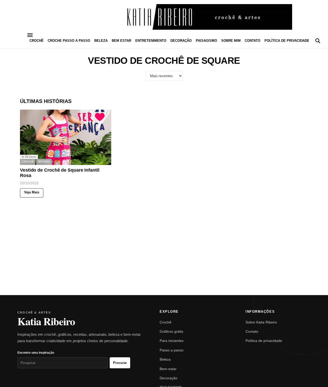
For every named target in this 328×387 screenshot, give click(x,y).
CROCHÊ (36, 41)
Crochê (165, 322)
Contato (252, 41)
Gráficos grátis (171, 331)
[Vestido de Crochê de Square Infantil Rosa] (65, 137)
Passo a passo (171, 350)
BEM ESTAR (121, 41)
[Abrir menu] (30, 35)
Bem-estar (168, 369)
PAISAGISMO (206, 41)
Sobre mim (231, 41)
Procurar (120, 363)
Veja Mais (31, 192)
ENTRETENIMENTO (150, 41)
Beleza (165, 359)
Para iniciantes (171, 341)
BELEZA (101, 41)
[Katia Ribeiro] (164, 17)
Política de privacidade (286, 41)
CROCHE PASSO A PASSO (69, 41)
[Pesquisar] (317, 40)
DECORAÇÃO (181, 41)
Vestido (44, 161)
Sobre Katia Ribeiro (261, 322)
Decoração (168, 378)
